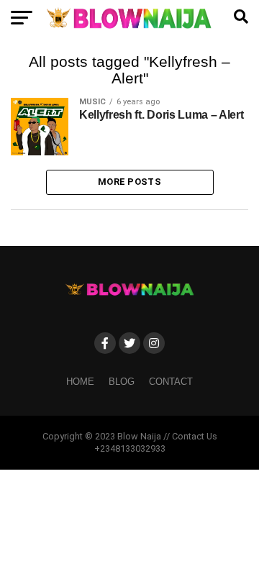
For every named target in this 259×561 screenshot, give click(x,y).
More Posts (129, 181)
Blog (122, 381)
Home (80, 381)
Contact (171, 381)
